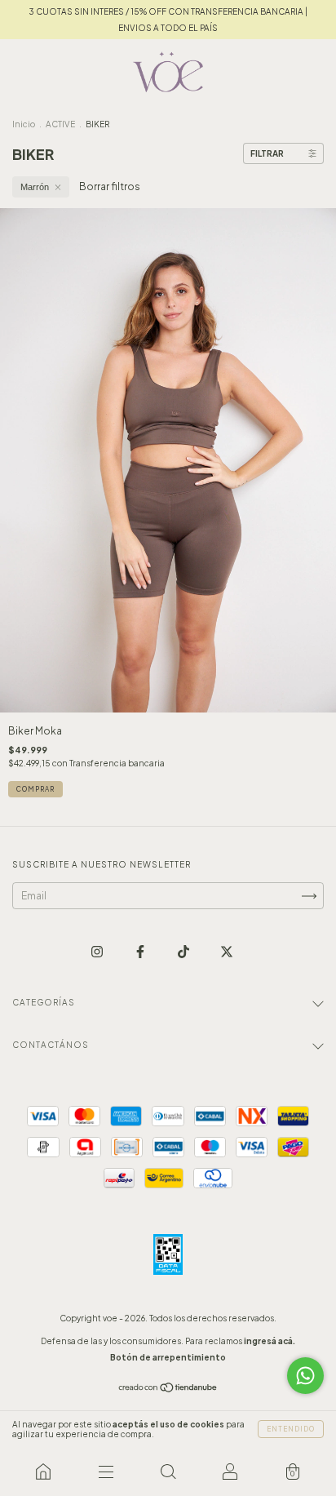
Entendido (291, 1429)
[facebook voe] (141, 951)
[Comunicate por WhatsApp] (305, 1375)
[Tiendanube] (168, 1389)
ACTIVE (60, 124)
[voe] (43, 1471)
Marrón (34, 187)
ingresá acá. (269, 1341)
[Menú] (105, 1471)
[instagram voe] (97, 951)
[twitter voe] (226, 951)
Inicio (23, 124)
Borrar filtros (109, 186)
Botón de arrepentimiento (168, 1357)
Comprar (35, 789)
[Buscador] (168, 1471)
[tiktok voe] (184, 951)
